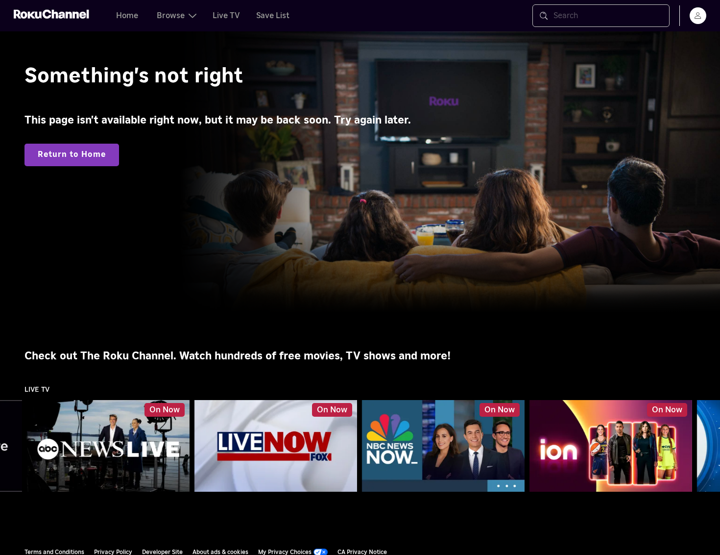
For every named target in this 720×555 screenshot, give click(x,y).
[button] (110, 446)
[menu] (698, 15)
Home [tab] (127, 16)
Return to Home (72, 154)
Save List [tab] (272, 16)
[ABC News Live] (108, 446)
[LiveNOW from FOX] (276, 446)
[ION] (611, 446)
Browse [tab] (171, 16)
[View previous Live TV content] (12, 446)
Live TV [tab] (226, 16)
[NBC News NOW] (443, 446)
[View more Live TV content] (708, 446)
